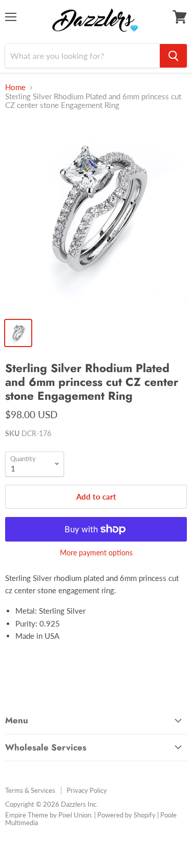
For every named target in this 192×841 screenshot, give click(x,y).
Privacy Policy (87, 790)
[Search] (173, 56)
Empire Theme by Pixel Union (48, 815)
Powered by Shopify (126, 815)
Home (15, 87)
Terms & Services (30, 790)
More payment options (96, 553)
